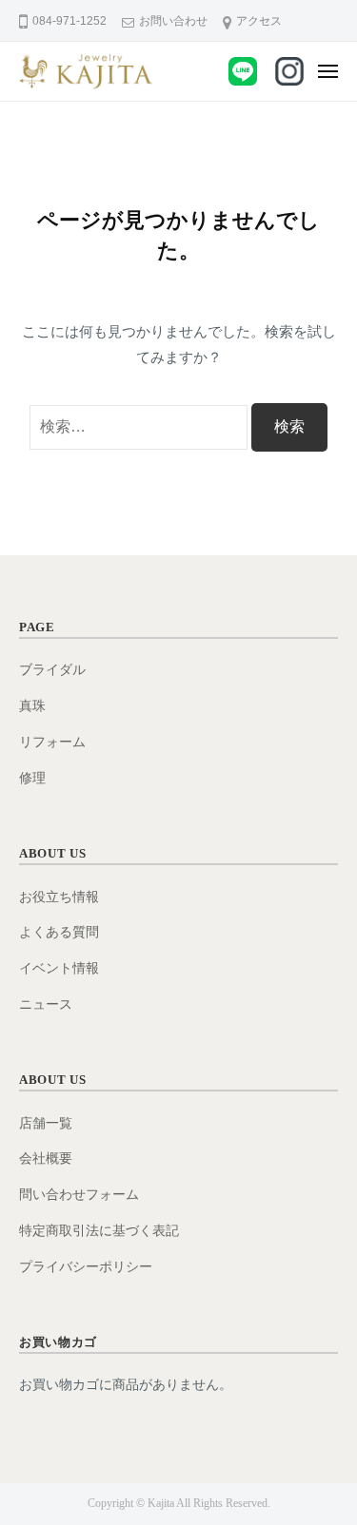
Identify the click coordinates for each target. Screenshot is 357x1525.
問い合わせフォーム (79, 1194)
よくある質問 (59, 932)
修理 (32, 778)
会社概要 (45, 1158)
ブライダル (52, 670)
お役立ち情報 (59, 897)
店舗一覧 (45, 1123)
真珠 (32, 706)
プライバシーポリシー (85, 1267)
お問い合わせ (173, 21)
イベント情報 (59, 968)
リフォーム (52, 742)
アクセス (259, 21)
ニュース (45, 1004)
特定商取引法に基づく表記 (99, 1231)
